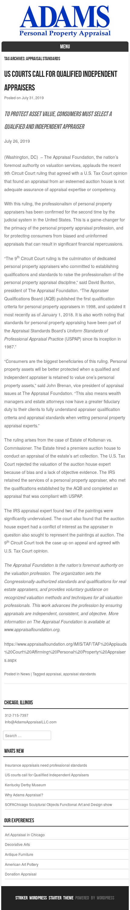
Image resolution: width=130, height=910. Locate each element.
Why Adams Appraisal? (24, 794)
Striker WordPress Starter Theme (44, 897)
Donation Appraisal (21, 873)
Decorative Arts (17, 844)
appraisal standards (79, 673)
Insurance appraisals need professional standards (46, 765)
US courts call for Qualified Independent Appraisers (47, 774)
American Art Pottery (21, 864)
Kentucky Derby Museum (25, 784)
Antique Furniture (19, 854)
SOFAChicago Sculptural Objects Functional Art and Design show (58, 804)
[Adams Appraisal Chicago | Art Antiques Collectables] (65, 37)
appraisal (53, 673)
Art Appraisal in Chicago (25, 834)
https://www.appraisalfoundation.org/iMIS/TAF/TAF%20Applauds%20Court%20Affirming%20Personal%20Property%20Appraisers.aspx (65, 652)
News (25, 673)
